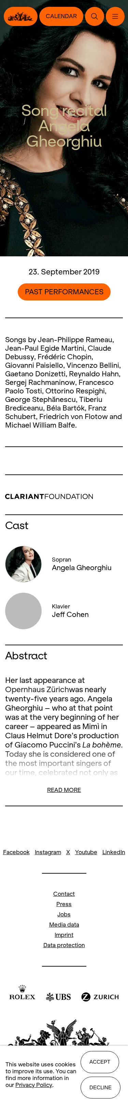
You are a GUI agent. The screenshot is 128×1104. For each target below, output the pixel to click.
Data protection (64, 945)
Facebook (16, 852)
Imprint (64, 935)
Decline (100, 1087)
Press (64, 904)
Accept (99, 1062)
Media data (64, 924)
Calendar (61, 16)
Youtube (86, 852)
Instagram (48, 852)
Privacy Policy (33, 1085)
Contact (64, 894)
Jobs (64, 914)
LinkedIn (113, 852)
